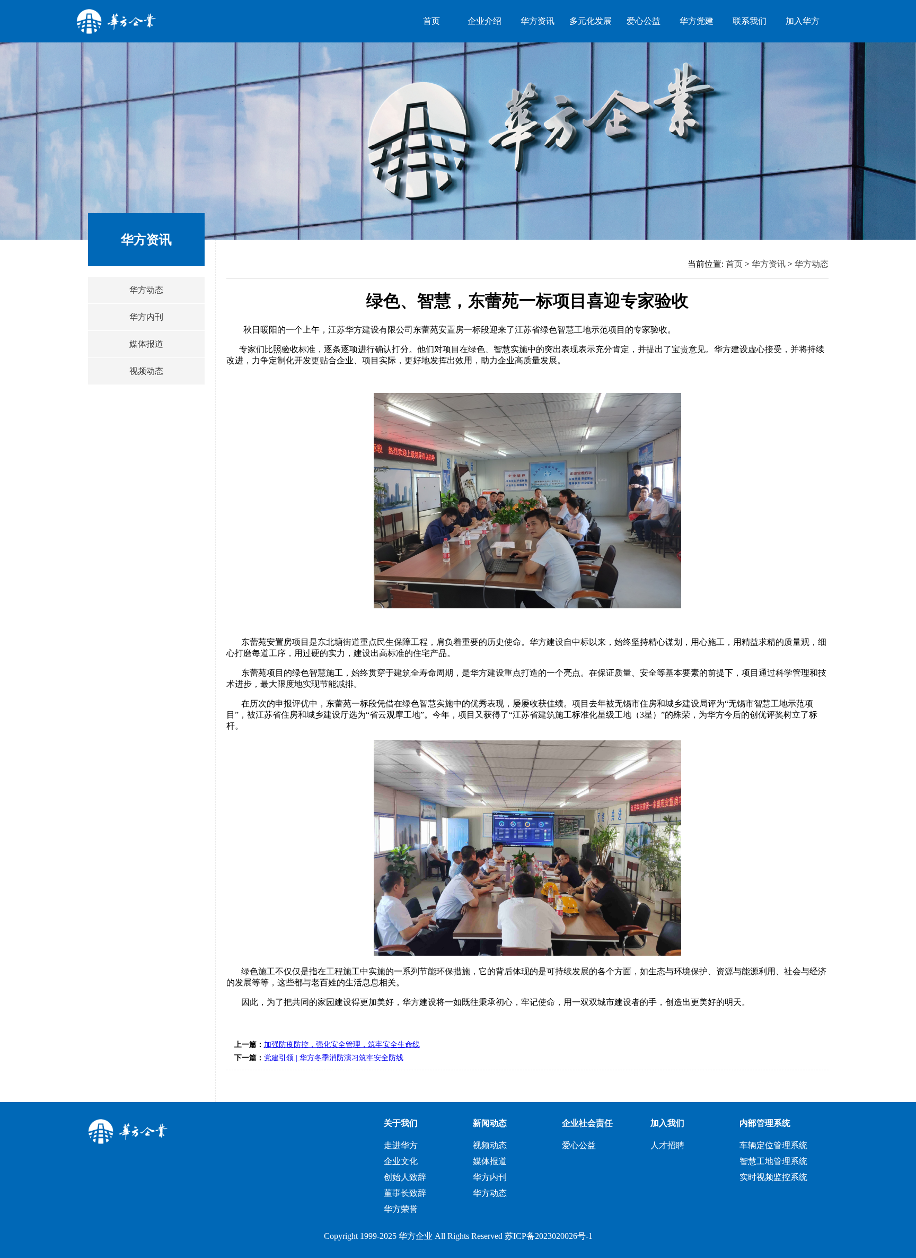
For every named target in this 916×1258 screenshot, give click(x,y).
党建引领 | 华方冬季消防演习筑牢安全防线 (333, 1058)
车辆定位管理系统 (773, 1145)
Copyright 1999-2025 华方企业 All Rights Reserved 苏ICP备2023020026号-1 (458, 1235)
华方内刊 (146, 316)
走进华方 (401, 1145)
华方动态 (146, 289)
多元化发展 (590, 20)
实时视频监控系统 (773, 1177)
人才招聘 (667, 1145)
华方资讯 (537, 20)
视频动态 (146, 370)
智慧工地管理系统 (773, 1161)
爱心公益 (643, 20)
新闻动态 (490, 1123)
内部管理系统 (764, 1123)
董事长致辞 (405, 1193)
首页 (431, 20)
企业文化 (401, 1161)
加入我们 (667, 1123)
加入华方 (803, 20)
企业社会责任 (587, 1123)
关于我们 (401, 1123)
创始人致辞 (405, 1177)
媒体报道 (146, 343)
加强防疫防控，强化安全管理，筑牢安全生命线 (342, 1045)
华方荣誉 (401, 1208)
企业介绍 (484, 20)
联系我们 (750, 20)
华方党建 (697, 20)
